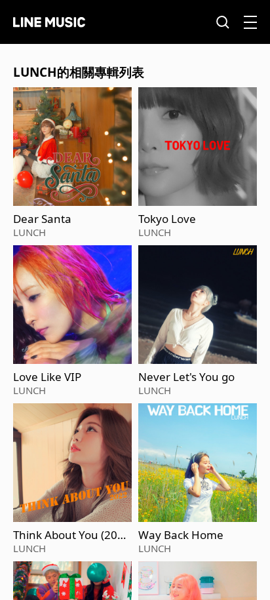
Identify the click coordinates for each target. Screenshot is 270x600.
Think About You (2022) (68, 535)
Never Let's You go (186, 377)
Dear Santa (42, 219)
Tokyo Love (167, 219)
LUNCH (29, 232)
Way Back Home (180, 535)
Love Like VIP (47, 377)
